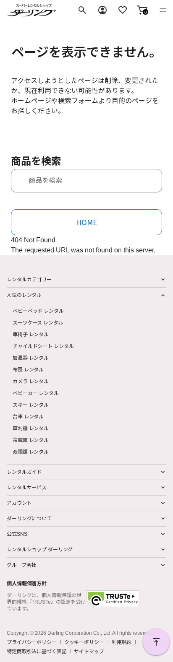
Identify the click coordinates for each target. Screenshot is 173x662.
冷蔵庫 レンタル (31, 439)
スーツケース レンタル (38, 322)
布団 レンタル (28, 369)
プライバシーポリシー (32, 642)
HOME (86, 222)
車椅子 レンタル (31, 333)
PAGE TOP (156, 641)
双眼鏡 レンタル (31, 451)
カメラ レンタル (31, 380)
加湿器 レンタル (31, 357)
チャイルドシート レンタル (43, 345)
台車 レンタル (28, 416)
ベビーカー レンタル (36, 392)
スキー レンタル (31, 404)
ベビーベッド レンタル (38, 310)
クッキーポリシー (84, 642)
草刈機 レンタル (31, 427)
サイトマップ (89, 651)
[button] (142, 10)
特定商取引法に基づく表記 (37, 651)
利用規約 (122, 642)
